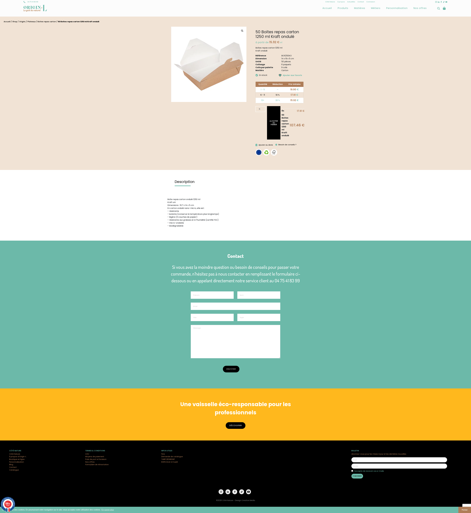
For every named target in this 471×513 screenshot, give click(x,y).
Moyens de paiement (94, 456)
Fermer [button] (465, 510)
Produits (343, 8)
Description (185, 181)
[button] (242, 31)
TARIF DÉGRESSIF (168, 459)
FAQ (163, 454)
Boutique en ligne (17, 459)
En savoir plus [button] (107, 510)
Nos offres (420, 8)
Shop (14, 21)
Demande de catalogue (172, 456)
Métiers (375, 8)
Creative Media (248, 500)
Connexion (370, 2)
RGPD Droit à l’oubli (169, 462)
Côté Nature (330, 2)
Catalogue (14, 470)
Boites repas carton (47, 21)
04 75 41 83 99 (32, 2)
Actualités (351, 2)
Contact (361, 2)
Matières (359, 8)
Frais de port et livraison (95, 459)
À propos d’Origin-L (17, 456)
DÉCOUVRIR (235, 425)
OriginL (22, 21)
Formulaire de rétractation (97, 464)
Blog (11, 464)
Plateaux (31, 21)
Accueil (327, 8)
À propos (341, 2)
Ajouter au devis (266, 145)
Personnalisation (397, 8)
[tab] (184, 181)
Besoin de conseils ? (287, 144)
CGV (87, 454)
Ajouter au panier (274, 123)
